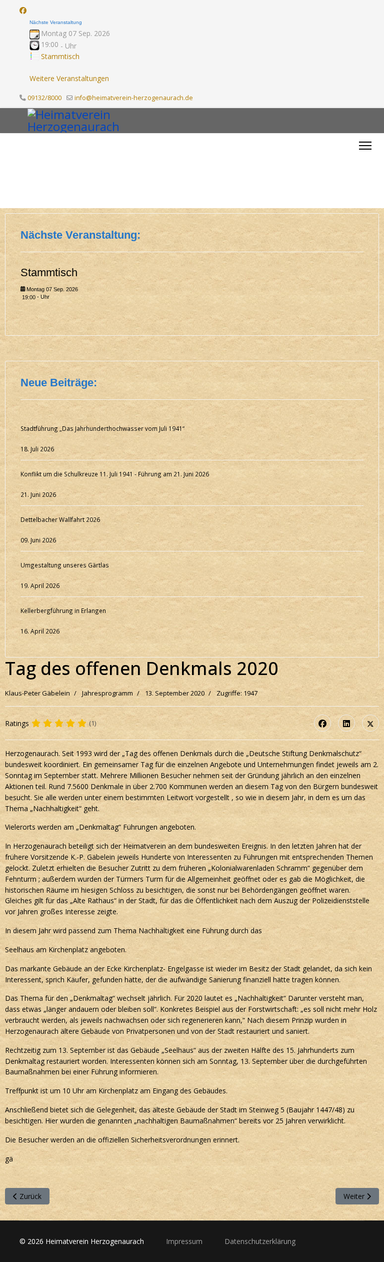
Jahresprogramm (107, 693)
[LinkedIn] (346, 723)
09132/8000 (45, 98)
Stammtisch (60, 56)
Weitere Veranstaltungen (69, 78)
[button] (354, 171)
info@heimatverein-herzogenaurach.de (133, 98)
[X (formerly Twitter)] (370, 723)
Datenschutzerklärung (260, 1241)
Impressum (185, 1241)
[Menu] (365, 145)
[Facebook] (23, 10)
